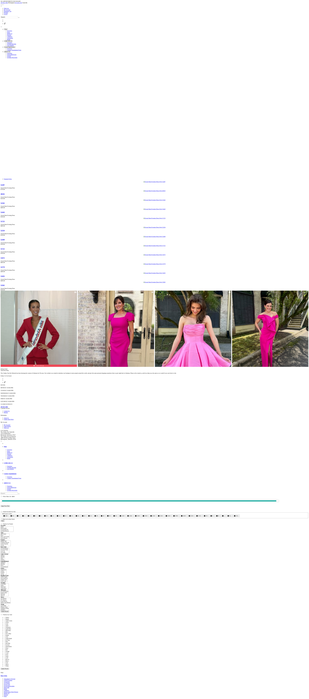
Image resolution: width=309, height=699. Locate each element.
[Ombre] (3, 559)
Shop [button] (5, 446)
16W (130, 516)
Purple (7, 635)
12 (53, 516)
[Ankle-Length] (4, 577)
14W (122, 516)
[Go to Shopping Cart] (1, 4)
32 (116, 516)
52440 (3, 239)
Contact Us (7, 411)
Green (7, 622)
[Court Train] (4, 581)
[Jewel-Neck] (5, 588)
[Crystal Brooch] (4, 567)
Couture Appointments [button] (10, 473)
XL (230, 516)
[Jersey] (3, 574)
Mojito (7, 619)
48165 (3, 194)
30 (109, 516)
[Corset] (6, 545)
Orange (7, 651)
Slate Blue (8, 630)
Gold (7, 658)
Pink (7, 641)
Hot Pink (8, 643)
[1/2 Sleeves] (5, 598)
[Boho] (5, 535)
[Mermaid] (4, 594)
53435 (3, 276)
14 (59, 516)
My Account (7, 10)
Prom (5, 696)
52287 (3, 185)
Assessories (7, 681)
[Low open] (5, 552)
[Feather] (3, 572)
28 (103, 516)
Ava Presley (7, 683)
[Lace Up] (5, 551)
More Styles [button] (4, 675)
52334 (3, 230)
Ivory (7, 654)
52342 (3, 203)
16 (65, 516)
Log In (5, 14)
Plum (7, 648)
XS (207, 516)
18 (72, 516)
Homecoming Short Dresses (11, 692)
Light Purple (9, 638)
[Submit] (18, 17)
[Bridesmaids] (7, 528)
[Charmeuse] (3, 570)
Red (7, 649)
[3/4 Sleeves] (5, 600)
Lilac (7, 637)
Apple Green (9, 620)
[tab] (156, 446)
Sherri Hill (6, 687)
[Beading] (4, 564)
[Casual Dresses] (7, 529)
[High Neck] (5, 587)
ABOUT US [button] (7, 483)
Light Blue (8, 629)
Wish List (6, 8)
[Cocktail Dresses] (7, 531)
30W (184, 516)
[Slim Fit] (4, 595)
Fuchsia (7, 645)
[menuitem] (156, 8)
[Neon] (3, 558)
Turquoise (8, 627)
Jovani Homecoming (9, 686)
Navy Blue (8, 633)
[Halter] (5, 585)
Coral (7, 653)
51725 (3, 221)
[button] (6, 29)
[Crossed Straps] (5, 549)
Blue (7, 632)
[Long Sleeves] (5, 601)
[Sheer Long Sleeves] (5, 602)
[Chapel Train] (4, 580)
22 (84, 516)
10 (47, 516)
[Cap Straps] (5, 605)
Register (6, 12)
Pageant (6, 695)
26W (168, 516)
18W (138, 516)
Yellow (7, 617)
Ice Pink (8, 640)
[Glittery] (3, 555)
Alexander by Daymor (9, 679)
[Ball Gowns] (5, 534)
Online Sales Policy (9, 419)
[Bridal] (7, 527)
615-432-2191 (18, 2)
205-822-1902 (4, 2)
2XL (237, 516)
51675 (3, 258)
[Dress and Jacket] (5, 537)
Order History (7, 426)
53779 (3, 267)
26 (97, 516)
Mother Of (6, 693)
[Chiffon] (3, 571)
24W (161, 516)
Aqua (7, 625)
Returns (6, 412)
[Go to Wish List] (3, 4)
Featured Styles (8, 179)
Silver (7, 664)
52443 (3, 212)
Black (7, 661)
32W (191, 516)
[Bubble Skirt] (6, 541)
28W (176, 516)
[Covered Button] (5, 548)
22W (153, 516)
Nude (7, 656)
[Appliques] (4, 562)
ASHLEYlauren (8, 680)
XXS (199, 516)
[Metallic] (3, 557)
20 (78, 516)
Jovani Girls (7, 684)
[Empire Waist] (4, 592)
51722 (3, 249)
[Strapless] (5, 610)
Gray (7, 662)
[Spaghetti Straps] (5, 608)
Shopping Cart (7, 11)
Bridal (5, 689)
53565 (3, 285)
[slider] (277, 501)
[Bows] (4, 565)
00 (13, 516)
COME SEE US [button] (8, 463)
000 (6, 516)
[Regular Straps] (5, 607)
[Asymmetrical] (4, 578)
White (7, 666)
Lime (7, 624)
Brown (7, 659)
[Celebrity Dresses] (6, 542)
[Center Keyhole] (6, 544)
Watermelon (9, 646)
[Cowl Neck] (5, 584)
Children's (6, 690)
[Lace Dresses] (5, 538)
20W (145, 516)
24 (91, 516)
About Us (6, 418)
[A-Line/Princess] (4, 591)
